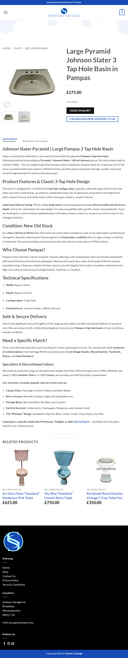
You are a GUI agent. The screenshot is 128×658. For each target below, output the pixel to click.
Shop (18, 48)
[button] (5, 12)
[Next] (56, 79)
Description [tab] (9, 141)
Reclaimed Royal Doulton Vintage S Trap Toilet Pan (105, 495)
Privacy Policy (10, 580)
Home (6, 48)
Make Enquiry (80, 110)
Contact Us (9, 576)
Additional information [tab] (35, 141)
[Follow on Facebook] (4, 643)
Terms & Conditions (13, 584)
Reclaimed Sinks (36, 48)
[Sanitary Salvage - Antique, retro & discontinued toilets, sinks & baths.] (64, 12)
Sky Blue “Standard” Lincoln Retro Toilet (58, 495)
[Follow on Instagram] (8, 643)
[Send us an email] (12, 643)
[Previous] (8, 79)
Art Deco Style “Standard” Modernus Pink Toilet (21, 495)
